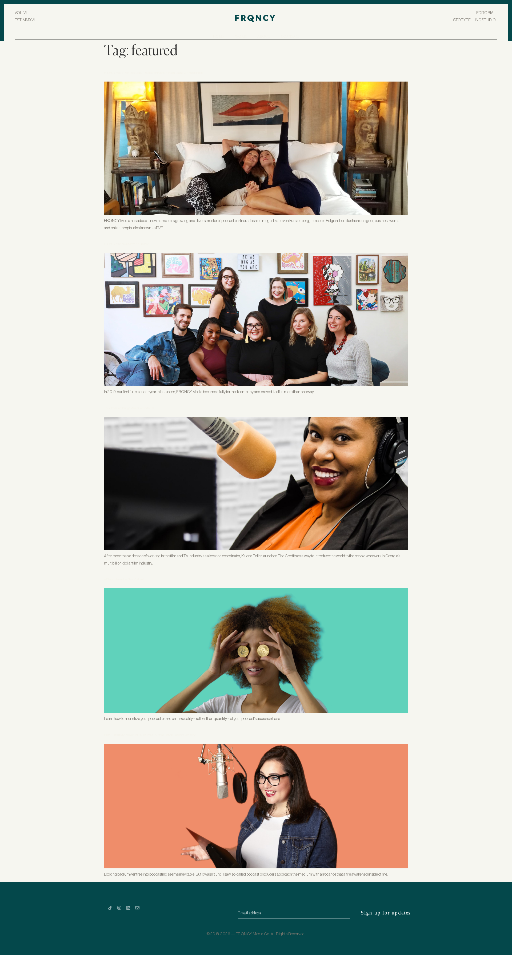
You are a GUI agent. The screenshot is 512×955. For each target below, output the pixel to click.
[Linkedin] (128, 908)
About (263, 36)
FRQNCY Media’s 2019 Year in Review (126, 244)
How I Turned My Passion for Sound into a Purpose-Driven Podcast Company (149, 735)
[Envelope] (137, 908)
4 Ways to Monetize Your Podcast (123, 579)
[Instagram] (119, 908)
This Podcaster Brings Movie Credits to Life (129, 408)
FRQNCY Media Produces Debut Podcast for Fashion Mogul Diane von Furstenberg (153, 72)
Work (241, 36)
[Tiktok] (110, 908)
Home (218, 36)
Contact (290, 36)
